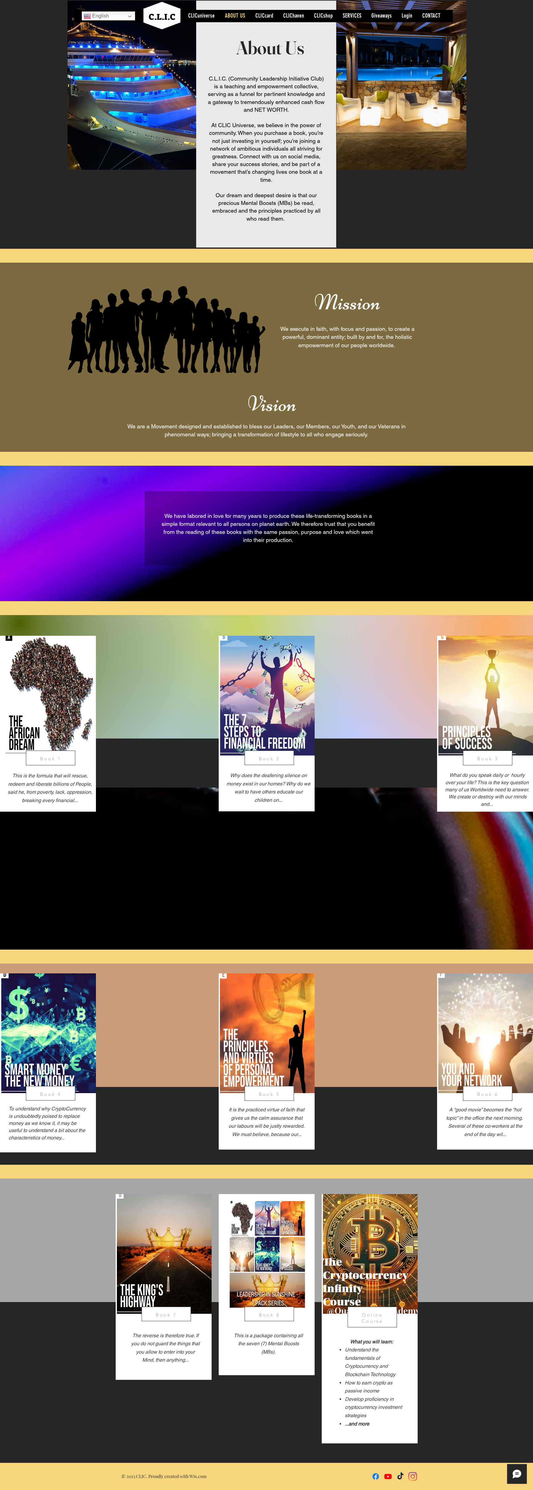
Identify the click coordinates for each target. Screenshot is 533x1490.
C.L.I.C (162, 17)
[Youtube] (388, 1476)
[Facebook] (375, 1476)
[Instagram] (412, 1476)
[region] (164, 1287)
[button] (132, 85)
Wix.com (197, 1476)
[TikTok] (400, 1476)
